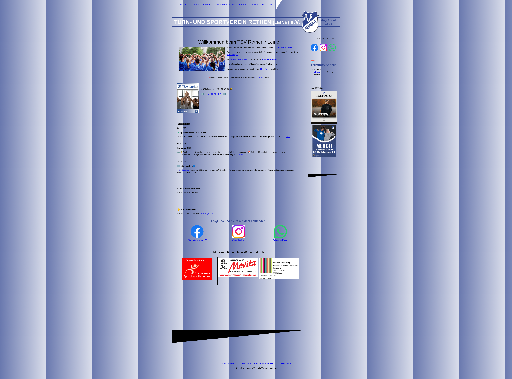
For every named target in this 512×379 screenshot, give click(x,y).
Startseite (183, 4)
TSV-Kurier (265, 69)
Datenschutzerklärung (257, 363)
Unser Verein (200, 4)
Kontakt (254, 4)
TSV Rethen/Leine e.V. (197, 240)
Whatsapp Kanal (280, 240)
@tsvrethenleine (238, 240)
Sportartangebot (285, 47)
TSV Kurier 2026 (213, 94)
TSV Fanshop (183, 170)
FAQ (264, 4)
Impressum (227, 363)
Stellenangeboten (206, 213)
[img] (256, 22)
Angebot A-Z (239, 4)
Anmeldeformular (239, 59)
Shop (272, 4)
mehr (288, 136)
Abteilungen (220, 4)
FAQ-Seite (258, 78)
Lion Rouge (316, 72)
